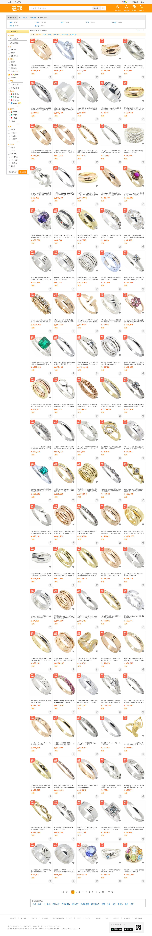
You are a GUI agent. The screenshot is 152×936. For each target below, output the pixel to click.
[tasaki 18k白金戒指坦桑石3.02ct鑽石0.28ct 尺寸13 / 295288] (88, 854)
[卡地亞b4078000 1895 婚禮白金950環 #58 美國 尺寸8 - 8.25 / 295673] (64, 177)
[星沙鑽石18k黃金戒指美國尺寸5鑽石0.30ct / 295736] (111, 431)
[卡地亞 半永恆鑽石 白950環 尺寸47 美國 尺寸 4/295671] (88, 515)
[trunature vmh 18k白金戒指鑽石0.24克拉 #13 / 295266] (111, 811)
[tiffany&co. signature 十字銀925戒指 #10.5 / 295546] (111, 769)
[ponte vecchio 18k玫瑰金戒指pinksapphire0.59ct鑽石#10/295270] (64, 684)
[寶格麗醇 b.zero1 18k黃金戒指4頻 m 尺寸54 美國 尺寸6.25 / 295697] (88, 473)
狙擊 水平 (56, 904)
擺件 (114, 904)
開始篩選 (23, 172)
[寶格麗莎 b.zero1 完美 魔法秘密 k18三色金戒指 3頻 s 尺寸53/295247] (41, 388)
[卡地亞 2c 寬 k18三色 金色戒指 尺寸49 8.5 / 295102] (88, 642)
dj (44, 904)
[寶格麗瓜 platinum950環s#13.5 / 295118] (111, 727)
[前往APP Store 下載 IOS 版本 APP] (128, 929)
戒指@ (116, 22)
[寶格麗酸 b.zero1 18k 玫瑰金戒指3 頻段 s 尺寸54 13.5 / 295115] (64, 600)
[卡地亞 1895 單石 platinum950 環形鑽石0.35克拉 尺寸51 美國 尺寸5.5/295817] (134, 261)
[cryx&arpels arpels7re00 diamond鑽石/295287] (41, 727)
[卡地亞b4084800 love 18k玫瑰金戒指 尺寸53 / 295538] (41, 50)
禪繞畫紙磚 (85, 904)
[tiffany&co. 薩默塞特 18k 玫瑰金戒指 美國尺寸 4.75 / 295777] (88, 388)
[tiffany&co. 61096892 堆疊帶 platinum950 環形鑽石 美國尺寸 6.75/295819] (88, 50)
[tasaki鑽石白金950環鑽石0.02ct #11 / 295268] (64, 811)
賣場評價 (73, 34)
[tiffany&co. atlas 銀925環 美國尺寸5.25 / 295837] (111, 219)
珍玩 (65, 22)
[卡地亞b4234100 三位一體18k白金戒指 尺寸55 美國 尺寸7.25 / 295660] (41, 558)
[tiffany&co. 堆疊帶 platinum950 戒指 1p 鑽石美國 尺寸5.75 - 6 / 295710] (64, 346)
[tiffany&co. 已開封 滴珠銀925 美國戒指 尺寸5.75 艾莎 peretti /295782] (64, 388)
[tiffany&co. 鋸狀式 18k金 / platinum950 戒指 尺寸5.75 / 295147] (41, 642)
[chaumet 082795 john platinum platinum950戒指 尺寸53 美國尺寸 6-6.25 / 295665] (41, 515)
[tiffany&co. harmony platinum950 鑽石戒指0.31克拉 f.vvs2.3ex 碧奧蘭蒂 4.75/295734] (134, 388)
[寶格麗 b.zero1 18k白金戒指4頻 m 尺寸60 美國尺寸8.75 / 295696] (88, 261)
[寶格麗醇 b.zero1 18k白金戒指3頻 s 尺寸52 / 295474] (111, 346)
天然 (34, 904)
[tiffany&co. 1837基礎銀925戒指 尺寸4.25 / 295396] (41, 600)
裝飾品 (120, 904)
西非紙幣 (75, 904)
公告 (9, 2)
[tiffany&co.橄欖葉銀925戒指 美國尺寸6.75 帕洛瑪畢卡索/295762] (41, 177)
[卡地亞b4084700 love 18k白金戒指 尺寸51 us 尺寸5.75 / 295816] (41, 261)
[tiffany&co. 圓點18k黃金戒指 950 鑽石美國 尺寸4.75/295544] (88, 219)
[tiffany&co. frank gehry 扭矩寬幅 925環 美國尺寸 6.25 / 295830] (64, 92)
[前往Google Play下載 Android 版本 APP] (116, 929)
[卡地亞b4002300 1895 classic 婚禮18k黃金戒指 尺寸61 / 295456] (64, 727)
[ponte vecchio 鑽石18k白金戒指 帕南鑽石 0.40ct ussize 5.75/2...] (41, 431)
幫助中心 (18, 2)
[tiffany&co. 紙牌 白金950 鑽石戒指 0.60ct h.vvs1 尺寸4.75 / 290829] (64, 50)
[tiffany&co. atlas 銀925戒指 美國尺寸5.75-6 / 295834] (111, 92)
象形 (126, 904)
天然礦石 (33, 17)
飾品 (13, 22)
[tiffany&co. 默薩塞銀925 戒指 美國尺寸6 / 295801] (134, 135)
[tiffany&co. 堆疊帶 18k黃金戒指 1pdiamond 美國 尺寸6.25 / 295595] (88, 558)
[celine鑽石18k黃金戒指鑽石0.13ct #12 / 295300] (111, 600)
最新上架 (57, 34)
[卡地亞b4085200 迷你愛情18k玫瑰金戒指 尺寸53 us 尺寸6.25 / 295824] (64, 135)
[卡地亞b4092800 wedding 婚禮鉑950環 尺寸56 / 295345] (134, 811)
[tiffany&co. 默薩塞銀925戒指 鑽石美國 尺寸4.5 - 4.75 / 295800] (134, 50)
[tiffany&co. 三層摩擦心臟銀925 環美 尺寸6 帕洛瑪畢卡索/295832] (134, 219)
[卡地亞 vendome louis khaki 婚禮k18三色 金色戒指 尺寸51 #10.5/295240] (134, 642)
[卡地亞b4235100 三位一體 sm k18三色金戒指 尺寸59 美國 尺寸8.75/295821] (134, 92)
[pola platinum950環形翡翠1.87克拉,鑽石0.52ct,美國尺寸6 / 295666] (41, 346)
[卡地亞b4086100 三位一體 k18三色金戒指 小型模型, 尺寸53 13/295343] (88, 177)
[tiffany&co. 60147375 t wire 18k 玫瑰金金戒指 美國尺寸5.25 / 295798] (88, 304)
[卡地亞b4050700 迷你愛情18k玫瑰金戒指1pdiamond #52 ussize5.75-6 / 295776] (41, 135)
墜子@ (40, 26)
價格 (44, 34)
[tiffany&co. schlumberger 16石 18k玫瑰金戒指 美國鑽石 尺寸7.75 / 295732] (41, 304)
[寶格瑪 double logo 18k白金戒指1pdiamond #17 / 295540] (88, 684)
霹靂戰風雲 (95, 904)
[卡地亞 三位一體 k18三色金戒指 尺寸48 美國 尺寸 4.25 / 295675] (111, 50)
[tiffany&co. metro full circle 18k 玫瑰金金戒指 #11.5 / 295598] (64, 769)
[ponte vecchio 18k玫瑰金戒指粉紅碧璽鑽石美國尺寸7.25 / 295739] (134, 304)
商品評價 (65, 34)
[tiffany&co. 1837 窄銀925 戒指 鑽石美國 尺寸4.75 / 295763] (88, 431)
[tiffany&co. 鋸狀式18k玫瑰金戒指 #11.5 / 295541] (88, 769)
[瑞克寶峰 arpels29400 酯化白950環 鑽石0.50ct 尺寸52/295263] (88, 346)
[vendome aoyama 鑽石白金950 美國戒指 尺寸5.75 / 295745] (111, 473)
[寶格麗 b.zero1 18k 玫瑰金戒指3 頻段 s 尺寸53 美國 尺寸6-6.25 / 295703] (64, 515)
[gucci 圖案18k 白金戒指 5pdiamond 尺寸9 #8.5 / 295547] (134, 769)
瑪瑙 (39, 904)
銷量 (49, 34)
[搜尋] (103, 8)
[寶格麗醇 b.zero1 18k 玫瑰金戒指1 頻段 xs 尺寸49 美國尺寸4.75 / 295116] (111, 515)
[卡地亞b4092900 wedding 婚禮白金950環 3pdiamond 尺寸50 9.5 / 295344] (88, 600)
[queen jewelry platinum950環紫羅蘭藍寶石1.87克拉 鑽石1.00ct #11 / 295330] (41, 219)
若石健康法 (66, 904)
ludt (48, 904)
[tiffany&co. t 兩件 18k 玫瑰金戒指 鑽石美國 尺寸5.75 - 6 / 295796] (64, 304)
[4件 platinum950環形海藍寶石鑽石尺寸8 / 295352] (111, 854)
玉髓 (108, 904)
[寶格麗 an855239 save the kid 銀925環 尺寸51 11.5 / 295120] (64, 854)
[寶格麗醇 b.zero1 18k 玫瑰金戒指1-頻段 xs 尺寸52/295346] (111, 558)
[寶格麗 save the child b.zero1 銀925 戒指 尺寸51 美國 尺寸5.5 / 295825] (64, 219)
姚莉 (103, 904)
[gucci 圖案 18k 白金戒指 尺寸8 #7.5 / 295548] (41, 684)
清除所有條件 (13, 172)
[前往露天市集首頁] (17, 8)
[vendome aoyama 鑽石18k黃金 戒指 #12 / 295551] (41, 811)
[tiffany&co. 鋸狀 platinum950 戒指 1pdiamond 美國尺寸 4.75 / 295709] (41, 92)
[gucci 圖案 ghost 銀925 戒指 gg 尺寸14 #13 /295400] (41, 854)
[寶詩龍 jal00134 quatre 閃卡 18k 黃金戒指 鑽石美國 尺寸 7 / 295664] (111, 388)
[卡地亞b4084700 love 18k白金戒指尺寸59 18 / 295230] (88, 811)
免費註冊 (135, 2)
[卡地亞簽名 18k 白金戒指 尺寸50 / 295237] (134, 600)
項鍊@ (14, 26)
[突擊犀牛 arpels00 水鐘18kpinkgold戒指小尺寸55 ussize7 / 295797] (88, 135)
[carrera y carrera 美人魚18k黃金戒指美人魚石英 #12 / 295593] (134, 727)
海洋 (132, 904)
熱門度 (38, 34)
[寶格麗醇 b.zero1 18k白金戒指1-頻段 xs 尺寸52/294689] (111, 261)
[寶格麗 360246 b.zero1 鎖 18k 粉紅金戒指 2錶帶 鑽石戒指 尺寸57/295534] (64, 642)
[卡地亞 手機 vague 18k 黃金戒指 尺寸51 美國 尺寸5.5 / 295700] (134, 515)
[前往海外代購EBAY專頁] (124, 2)
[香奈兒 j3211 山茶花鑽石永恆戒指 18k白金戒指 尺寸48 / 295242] (134, 684)
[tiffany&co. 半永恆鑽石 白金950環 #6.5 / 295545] (88, 727)
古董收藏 (24, 17)
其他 (90, 22)
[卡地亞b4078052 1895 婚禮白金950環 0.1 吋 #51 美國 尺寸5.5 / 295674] (134, 346)
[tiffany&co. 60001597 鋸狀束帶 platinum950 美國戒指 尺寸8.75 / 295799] (111, 135)
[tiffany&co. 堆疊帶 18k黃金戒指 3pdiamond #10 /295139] (41, 769)
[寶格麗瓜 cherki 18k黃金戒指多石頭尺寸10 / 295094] (134, 854)
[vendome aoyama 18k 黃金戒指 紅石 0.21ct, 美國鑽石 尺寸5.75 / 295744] (134, 177)
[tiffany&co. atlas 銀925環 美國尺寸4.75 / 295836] (64, 261)
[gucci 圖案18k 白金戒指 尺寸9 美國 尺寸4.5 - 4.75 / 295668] (88, 92)
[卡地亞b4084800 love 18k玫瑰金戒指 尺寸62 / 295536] (111, 642)
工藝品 (40, 22)
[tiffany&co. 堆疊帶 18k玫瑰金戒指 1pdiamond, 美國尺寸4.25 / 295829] (111, 177)
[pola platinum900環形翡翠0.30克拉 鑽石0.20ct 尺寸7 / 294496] (41, 473)
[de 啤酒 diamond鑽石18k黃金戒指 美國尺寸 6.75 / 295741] (134, 473)
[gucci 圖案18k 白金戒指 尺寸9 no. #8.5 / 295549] (134, 558)
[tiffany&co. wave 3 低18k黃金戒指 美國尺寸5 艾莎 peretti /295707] (64, 558)
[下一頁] (144, 31)
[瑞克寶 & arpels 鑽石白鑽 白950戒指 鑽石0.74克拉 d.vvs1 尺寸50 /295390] (111, 684)
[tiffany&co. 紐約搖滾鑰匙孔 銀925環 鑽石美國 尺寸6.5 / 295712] (134, 431)
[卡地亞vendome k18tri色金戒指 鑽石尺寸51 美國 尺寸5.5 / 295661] (64, 473)
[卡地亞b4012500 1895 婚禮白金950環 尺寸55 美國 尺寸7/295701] (64, 431)
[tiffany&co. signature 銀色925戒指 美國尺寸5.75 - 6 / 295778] (111, 304)
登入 (142, 2)
